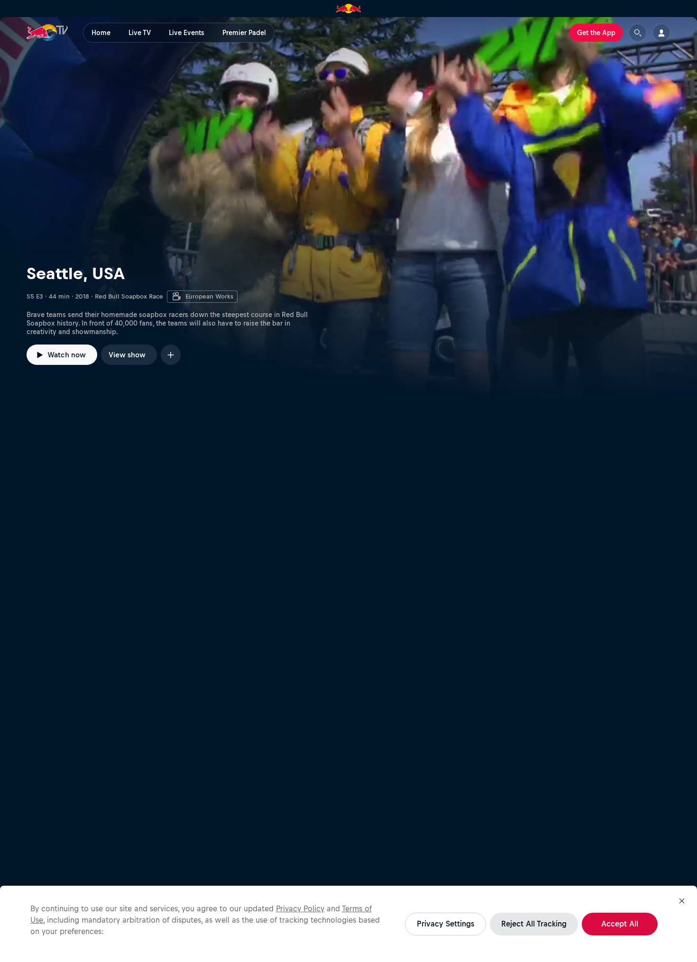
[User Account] (661, 33)
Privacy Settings (445, 923)
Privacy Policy (300, 908)
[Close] (681, 900)
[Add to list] (171, 355)
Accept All (619, 923)
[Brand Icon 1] (348, 8)
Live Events (186, 32)
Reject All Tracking (534, 923)
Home (101, 32)
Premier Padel (244, 32)
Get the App (596, 32)
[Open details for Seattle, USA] (348, 209)
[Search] (638, 33)
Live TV (139, 32)
